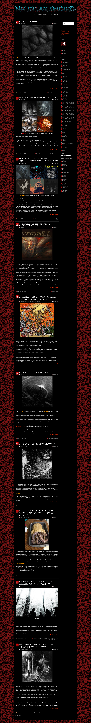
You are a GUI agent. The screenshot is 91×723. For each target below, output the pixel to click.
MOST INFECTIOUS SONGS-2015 (68, 110)
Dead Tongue (48, 575)
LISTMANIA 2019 (65, 88)
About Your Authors (65, 61)
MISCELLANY (64, 99)
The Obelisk (64, 184)
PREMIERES (46, 17)
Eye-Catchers (64, 70)
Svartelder (56, 505)
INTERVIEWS (32, 17)
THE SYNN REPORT (65, 146)
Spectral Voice (56, 639)
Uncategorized (64, 147)
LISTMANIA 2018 (65, 87)
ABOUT (52, 17)
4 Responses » (55, 301)
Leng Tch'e (48, 638)
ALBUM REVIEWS (39, 17)
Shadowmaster (56, 712)
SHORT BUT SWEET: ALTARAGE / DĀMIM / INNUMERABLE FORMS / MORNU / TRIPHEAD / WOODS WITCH (38, 160)
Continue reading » (54, 88)
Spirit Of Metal (64, 183)
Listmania (64, 77)
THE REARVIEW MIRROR (66, 144)
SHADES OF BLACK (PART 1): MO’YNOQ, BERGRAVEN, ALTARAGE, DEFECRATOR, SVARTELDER (38, 444)
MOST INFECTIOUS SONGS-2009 (68, 102)
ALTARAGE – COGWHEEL (28, 22)
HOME (16, 17)
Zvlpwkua (57, 153)
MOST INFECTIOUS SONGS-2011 (68, 105)
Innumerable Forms (50, 218)
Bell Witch (45, 638)
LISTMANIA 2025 (65, 96)
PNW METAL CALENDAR (23, 17)
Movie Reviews (64, 125)
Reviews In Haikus (65, 133)
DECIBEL (64, 168)
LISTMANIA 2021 (65, 91)
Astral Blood (42, 712)
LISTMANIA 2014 (65, 81)
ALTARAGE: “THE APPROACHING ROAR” (33, 373)
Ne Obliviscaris (53, 638)
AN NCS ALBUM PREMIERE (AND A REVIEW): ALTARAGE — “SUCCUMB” (35, 224)
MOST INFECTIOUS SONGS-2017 (68, 113)
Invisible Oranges (65, 173)
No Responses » (55, 374)
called (21, 567)
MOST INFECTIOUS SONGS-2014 (68, 109)
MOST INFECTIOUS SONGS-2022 (68, 120)
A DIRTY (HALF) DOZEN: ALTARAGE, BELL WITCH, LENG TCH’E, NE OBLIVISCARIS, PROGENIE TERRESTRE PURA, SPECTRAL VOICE (36, 583)
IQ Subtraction (64, 76)
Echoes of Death (53, 575)
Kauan (45, 712)
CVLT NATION (64, 165)
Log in (63, 52)
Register (63, 50)
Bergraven (47, 505)
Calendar (63, 66)
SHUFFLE (64, 139)
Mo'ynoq (53, 505)
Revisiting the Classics (66, 135)
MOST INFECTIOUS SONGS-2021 (68, 118)
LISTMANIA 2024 (65, 95)
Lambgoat (64, 175)
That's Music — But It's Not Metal (67, 143)
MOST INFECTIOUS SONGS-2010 (68, 103)
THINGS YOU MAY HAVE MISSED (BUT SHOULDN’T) (37, 97)
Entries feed (64, 53)
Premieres (22, 227)
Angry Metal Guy (65, 160)
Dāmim (46, 218)
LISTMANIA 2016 (65, 84)
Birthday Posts (64, 65)
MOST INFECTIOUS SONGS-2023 (68, 121)
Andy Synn (21, 92)
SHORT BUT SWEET (24, 163)
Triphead (57, 218)
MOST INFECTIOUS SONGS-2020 (68, 117)
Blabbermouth (64, 162)
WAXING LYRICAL (65, 148)
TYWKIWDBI (64, 190)
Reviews (63, 132)
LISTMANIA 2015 (65, 83)
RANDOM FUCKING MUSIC (36, 301)
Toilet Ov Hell (64, 187)
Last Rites (64, 176)
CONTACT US (57, 17)
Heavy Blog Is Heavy (65, 172)
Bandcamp (64, 161)
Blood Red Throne (43, 575)
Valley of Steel (64, 191)
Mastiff (55, 576)
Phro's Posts (64, 128)
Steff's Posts (64, 140)
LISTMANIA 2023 (65, 94)
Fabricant (53, 153)
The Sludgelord (65, 186)
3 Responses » (55, 99)
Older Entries (18, 715)
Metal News (29, 301)
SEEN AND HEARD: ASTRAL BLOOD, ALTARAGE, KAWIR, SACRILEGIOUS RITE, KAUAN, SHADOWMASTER (36, 646)
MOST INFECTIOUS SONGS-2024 (68, 122)
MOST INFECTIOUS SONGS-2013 (68, 107)
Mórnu (54, 218)
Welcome (63, 150)
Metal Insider (64, 179)
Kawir (47, 712)
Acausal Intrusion (43, 153)
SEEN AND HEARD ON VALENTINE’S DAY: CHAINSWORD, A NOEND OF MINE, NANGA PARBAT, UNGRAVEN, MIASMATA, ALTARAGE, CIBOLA (37, 297)
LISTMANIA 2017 (65, 85)
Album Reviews (23, 23)
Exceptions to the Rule (24, 301)
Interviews (64, 74)
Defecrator (50, 505)
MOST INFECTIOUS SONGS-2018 (68, 114)
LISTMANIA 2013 (65, 80)
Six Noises (64, 182)
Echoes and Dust (65, 169)
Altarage (53, 92)
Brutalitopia (64, 164)
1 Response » (56, 163)
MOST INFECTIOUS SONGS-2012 (68, 106)
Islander (21, 291)
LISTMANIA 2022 (65, 92)
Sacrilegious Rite (51, 712)
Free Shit (63, 73)
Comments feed (65, 54)
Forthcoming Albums (65, 72)
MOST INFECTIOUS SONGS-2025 (68, 124)
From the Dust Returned (66, 171)
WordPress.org (64, 56)
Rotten (57, 576)
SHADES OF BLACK (24, 446)
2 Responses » (55, 23)
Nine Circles (64, 180)
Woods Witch (56, 219)
